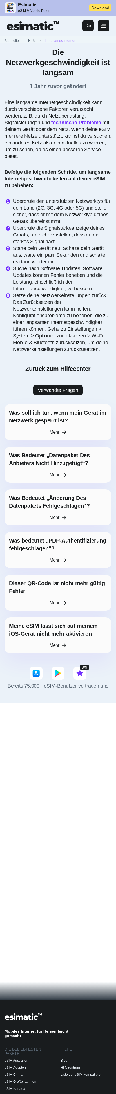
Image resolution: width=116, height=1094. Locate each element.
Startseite (15, 41)
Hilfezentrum (70, 1068)
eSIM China (14, 1075)
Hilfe (31, 41)
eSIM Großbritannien (20, 1082)
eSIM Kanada (15, 1089)
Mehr (54, 432)
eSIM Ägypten (15, 1068)
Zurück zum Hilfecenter (58, 368)
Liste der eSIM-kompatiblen (81, 1075)
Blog (64, 1061)
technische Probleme (76, 122)
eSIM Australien (16, 1061)
